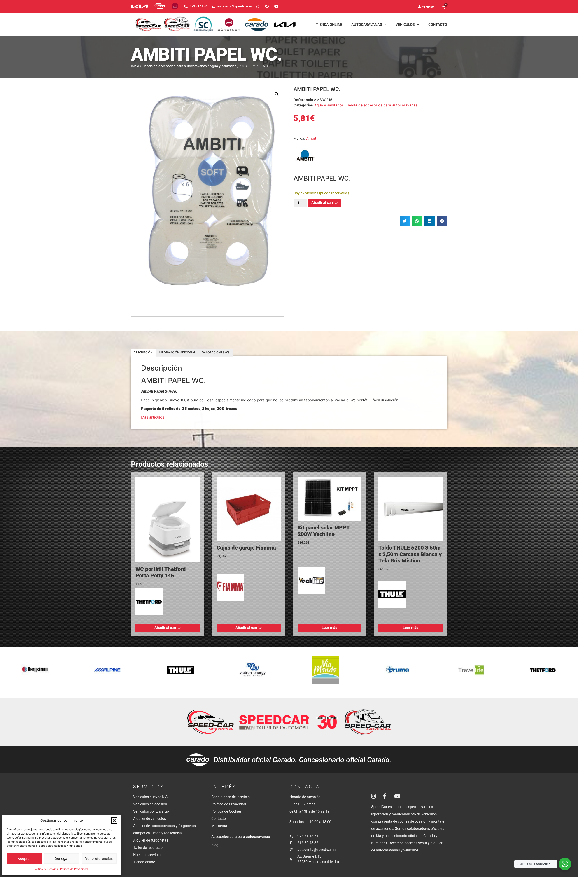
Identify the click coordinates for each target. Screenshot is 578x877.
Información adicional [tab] (177, 352)
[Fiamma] (230, 589)
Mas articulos (152, 417)
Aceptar (24, 858)
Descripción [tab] (143, 352)
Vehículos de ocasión (150, 804)
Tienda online (144, 862)
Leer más (329, 627)
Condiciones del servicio (230, 797)
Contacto (437, 24)
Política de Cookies (45, 869)
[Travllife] (325, 672)
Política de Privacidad (74, 869)
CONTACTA (304, 786)
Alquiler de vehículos (149, 818)
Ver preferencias (99, 858)
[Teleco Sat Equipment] (470, 672)
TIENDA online (329, 24)
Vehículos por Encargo (151, 811)
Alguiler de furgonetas (150, 840)
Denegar (62, 858)
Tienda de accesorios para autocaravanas (174, 66)
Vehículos (405, 24)
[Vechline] (311, 582)
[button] (114, 820)
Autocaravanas (366, 24)
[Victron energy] (107, 672)
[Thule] (392, 596)
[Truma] (253, 672)
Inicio (135, 66)
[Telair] (543, 672)
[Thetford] (149, 603)
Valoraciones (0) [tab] (215, 352)
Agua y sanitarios (223, 66)
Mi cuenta (219, 826)
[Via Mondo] (180, 672)
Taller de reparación (149, 847)
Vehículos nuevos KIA (150, 797)
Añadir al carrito (324, 202)
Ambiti (311, 138)
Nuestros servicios (147, 855)
